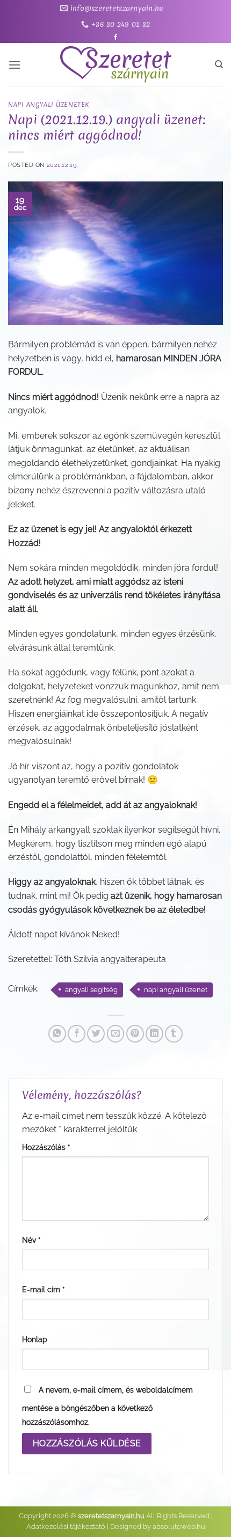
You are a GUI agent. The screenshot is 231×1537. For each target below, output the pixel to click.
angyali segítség (91, 990)
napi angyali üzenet (175, 990)
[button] (14, 65)
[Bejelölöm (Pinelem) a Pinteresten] (135, 1034)
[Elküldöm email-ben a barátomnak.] (116, 1034)
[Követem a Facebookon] (115, 37)
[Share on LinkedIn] (154, 1034)
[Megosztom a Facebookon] (76, 1034)
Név (31, 1239)
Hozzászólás (46, 1147)
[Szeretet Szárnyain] (115, 64)
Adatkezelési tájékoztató (65, 1527)
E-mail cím (43, 1289)
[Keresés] (219, 64)
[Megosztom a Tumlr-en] (174, 1034)
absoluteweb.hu (179, 1527)
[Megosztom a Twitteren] (96, 1034)
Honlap (34, 1339)
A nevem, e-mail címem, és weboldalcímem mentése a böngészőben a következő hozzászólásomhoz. (107, 1405)
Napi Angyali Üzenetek (49, 104)
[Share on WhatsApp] (57, 1034)
